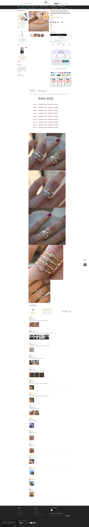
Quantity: (51, 28)
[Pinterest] (51, 510)
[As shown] (22, 61)
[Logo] (46, 2)
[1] (18, 44)
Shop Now (65, 61)
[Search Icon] (63, 3)
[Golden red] (20, 27)
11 (64, 26)
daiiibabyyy (22, 21)
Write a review (65, 311)
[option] (39, 21)
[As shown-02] (24, 61)
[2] (20, 44)
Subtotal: (51, 32)
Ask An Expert (64, 68)
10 (62, 26)
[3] (22, 44)
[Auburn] (20, 61)
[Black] (18, 61)
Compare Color (46, 30)
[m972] (22, 27)
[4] (24, 44)
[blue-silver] (24, 27)
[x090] (18, 27)
